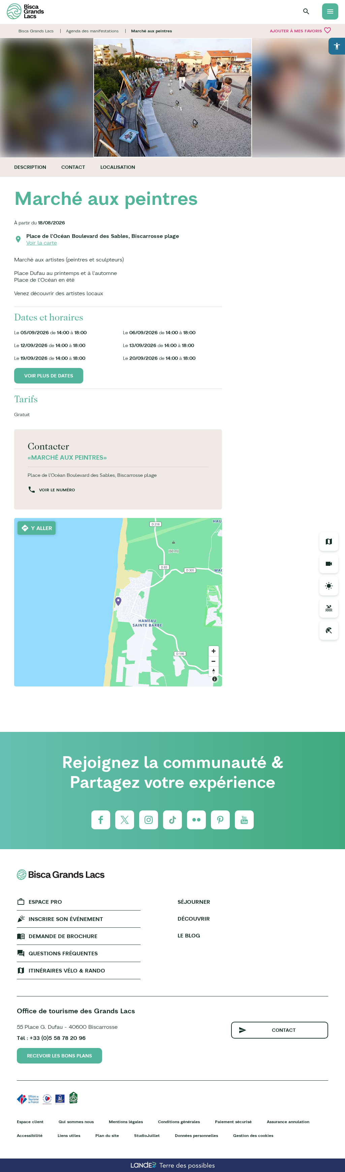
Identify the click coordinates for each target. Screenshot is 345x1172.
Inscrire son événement (66, 919)
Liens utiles (69, 1135)
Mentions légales (126, 1121)
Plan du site (107, 1135)
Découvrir (194, 918)
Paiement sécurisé (233, 1121)
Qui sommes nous (76, 1121)
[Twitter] (124, 819)
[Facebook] (100, 819)
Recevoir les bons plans (59, 1056)
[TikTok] (172, 819)
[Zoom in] (214, 651)
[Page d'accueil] (25, 11)
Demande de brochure (63, 936)
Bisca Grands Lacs (36, 30)
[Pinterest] (220, 819)
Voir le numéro (57, 489)
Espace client (30, 1121)
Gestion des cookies (253, 1135)
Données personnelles (196, 1135)
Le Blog (189, 935)
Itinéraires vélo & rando (67, 970)
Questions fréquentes (63, 953)
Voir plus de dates (48, 376)
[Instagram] (148, 819)
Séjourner (194, 901)
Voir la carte (41, 242)
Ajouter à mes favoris (301, 30)
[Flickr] (196, 819)
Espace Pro (45, 901)
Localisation (117, 167)
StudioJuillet (147, 1135)
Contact (73, 167)
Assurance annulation (288, 1121)
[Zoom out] (214, 661)
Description (30, 167)
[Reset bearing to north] (214, 671)
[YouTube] (244, 819)
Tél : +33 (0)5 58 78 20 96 (51, 1038)
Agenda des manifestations (92, 30)
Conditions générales (179, 1121)
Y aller (41, 528)
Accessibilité (29, 1135)
